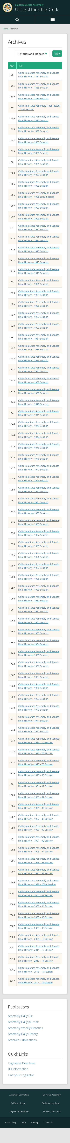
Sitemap (34, 1122)
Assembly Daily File (20, 1016)
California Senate (18, 1103)
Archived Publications (22, 1040)
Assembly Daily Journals (23, 1022)
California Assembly (51, 1094)
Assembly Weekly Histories (25, 1028)
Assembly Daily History (23, 1034)
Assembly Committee (19, 1094)
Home (5, 28)
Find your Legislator (21, 1075)
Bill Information (18, 1069)
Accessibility (10, 1122)
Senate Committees (52, 1111)
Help (23, 1122)
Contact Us (49, 1122)
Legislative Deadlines (21, 1063)
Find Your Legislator (51, 1103)
